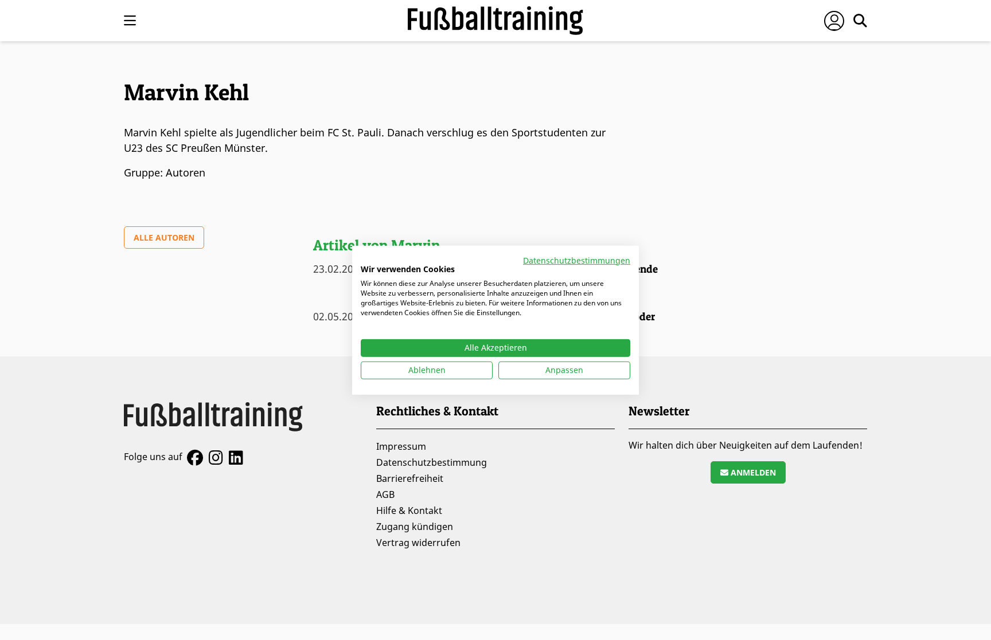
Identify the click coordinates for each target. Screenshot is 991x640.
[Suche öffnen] (860, 21)
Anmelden (752, 472)
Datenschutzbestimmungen (576, 259)
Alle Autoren (164, 237)
